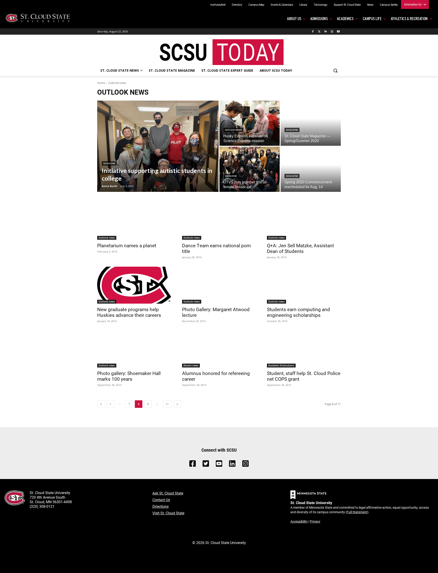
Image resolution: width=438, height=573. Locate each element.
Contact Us (161, 499)
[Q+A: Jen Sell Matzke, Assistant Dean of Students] (304, 221)
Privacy (315, 521)
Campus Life (372, 18)
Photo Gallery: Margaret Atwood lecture (216, 312)
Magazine (109, 163)
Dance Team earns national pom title (216, 248)
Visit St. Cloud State (168, 512)
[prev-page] (101, 404)
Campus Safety (389, 4)
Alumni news (190, 365)
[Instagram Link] (245, 464)
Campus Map (256, 4)
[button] (335, 70)
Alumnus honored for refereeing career (216, 376)
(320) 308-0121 (42, 506)
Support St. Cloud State (347, 4)
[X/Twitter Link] (205, 464)
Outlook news (233, 129)
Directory (237, 4)
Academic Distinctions (281, 365)
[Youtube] (338, 31)
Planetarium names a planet (126, 245)
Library (303, 4)
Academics (345, 18)
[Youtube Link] (219, 464)
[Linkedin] (325, 31)
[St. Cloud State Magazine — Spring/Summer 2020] (311, 123)
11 (167, 404)
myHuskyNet (218, 4)
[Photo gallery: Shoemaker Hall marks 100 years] (134, 349)
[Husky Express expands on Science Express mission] (249, 123)
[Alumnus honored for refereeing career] (219, 349)
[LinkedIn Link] (232, 464)
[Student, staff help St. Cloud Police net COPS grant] (304, 349)
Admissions (319, 18)
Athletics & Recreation (409, 18)
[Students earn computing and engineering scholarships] (304, 285)
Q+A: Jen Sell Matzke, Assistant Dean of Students (300, 248)
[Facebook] (312, 31)
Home (101, 83)
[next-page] (177, 404)
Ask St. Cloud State (167, 493)
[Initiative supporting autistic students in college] (158, 146)
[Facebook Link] (192, 464)
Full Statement (357, 512)
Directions (160, 506)
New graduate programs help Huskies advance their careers (129, 312)
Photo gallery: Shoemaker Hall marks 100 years (129, 376)
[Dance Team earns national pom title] (219, 221)
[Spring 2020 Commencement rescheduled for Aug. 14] (311, 169)
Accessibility (299, 521)
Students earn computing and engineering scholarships (298, 312)
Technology (320, 4)
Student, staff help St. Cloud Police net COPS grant (303, 376)
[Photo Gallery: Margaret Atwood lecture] (219, 285)
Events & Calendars (282, 4)
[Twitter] (319, 31)
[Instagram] (331, 31)
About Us (294, 18)
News (370, 4)
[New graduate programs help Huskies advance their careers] (134, 285)
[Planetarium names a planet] (134, 221)
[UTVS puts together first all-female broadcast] (249, 169)
